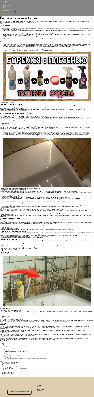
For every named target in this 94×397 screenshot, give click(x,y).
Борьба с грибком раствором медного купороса (15, 351)
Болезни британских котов (8, 376)
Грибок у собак (5, 317)
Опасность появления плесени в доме (11, 124)
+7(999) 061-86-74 (11, 11)
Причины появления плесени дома (10, 228)
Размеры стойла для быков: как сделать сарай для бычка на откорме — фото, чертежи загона (25, 358)
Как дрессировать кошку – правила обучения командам (15, 368)
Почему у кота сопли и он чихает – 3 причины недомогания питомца (18, 364)
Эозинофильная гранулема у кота (10, 371)
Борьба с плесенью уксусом (10, 348)
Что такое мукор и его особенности (12, 355)
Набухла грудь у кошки (7, 373)
